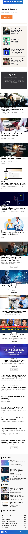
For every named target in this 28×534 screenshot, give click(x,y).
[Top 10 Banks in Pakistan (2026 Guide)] (6, 41)
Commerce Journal (13, 465)
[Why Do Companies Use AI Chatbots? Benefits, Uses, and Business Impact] (6, 61)
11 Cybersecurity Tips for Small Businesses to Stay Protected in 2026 (13, 208)
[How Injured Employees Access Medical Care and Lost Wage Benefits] (14, 224)
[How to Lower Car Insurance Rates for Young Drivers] (6, 31)
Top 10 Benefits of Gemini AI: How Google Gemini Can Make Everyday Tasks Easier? (13, 376)
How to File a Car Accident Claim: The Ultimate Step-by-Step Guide (12, 134)
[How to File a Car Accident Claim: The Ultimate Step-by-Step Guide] (14, 125)
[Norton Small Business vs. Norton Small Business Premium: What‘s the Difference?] (14, 174)
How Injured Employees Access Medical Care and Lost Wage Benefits (12, 233)
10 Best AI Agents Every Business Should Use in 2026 (14, 286)
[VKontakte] (23, 532)
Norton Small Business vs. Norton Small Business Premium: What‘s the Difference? (13, 184)
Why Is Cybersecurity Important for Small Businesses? (13, 397)
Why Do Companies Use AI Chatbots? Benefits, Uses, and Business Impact (17, 61)
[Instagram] (20, 532)
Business (4, 181)
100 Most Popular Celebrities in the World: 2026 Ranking (14, 335)
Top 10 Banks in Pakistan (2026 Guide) (17, 40)
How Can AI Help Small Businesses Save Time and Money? (12, 159)
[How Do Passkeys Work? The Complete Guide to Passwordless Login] (6, 51)
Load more (13, 267)
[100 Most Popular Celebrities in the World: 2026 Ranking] (14, 326)
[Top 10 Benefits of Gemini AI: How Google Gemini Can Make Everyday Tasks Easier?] (5, 463)
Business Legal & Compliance (8, 107)
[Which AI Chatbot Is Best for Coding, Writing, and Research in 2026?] (14, 351)
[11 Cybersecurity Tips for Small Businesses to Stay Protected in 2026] (14, 199)
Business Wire (14, 292)
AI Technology (12, 460)
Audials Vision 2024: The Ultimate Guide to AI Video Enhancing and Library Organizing (13, 386)
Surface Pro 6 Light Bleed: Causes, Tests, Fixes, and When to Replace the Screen (13, 441)
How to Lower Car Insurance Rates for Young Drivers (16, 30)
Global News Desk (13, 499)
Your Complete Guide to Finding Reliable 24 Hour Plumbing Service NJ (14, 311)
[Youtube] (25, 532)
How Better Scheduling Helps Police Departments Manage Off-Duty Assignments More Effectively (11, 259)
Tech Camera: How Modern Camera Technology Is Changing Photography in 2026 (13, 430)
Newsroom (11, 480)
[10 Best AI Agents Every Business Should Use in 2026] (14, 277)
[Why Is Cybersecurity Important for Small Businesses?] (5, 479)
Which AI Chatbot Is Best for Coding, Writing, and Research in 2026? (14, 360)
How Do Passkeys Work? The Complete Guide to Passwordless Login (18, 51)
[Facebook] (18, 532)
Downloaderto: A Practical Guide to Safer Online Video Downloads (13, 418)
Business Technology (14, 476)
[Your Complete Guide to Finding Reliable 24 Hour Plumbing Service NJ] (14, 302)
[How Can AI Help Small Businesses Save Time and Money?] (14, 150)
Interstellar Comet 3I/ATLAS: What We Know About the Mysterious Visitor (12, 408)
